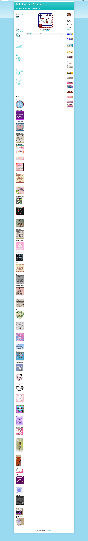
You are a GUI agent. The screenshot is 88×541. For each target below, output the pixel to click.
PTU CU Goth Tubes (18, 61)
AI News (17, 41)
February (18, 35)
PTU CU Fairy (18, 69)
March (18, 34)
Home (45, 36)
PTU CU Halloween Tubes (19, 71)
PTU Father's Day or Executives (18, 76)
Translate (22, 14)
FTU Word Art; (18, 60)
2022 (17, 18)
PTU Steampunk (18, 87)
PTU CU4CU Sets (18, 74)
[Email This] (39, 33)
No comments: (36, 33)
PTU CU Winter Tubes (19, 73)
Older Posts (62, 36)
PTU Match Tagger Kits (19, 80)
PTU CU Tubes (18, 72)
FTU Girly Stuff (18, 54)
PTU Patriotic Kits (18, 82)
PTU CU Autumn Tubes (19, 68)
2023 (17, 17)
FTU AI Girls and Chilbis (19, 45)
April (17, 33)
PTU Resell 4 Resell (18, 83)
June (17, 29)
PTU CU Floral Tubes (19, 70)
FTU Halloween (18, 55)
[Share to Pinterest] (42, 33)
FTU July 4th (17, 56)
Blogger (50, 530)
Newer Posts (28, 36)
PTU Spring (17, 85)
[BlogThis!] (40, 33)
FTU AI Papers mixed (18, 46)
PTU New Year (18, 81)
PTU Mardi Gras (18, 79)
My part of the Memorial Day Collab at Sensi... (20, 31)
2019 (17, 19)
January (18, 36)
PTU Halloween (18, 78)
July (17, 28)
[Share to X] (41, 33)
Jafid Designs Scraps (28, 4)
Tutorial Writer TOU (18, 92)
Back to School (18, 42)
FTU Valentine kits (18, 59)
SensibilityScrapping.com (45, 30)
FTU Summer (18, 57)
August (18, 27)
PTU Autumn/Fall (18, 62)
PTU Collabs (30, 34)
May (17, 30)
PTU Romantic (18, 84)
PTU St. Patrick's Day (18, 86)
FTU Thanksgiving (18, 58)
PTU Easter (17, 75)
